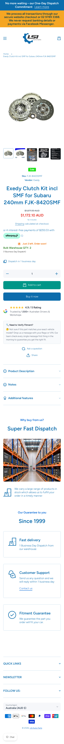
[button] (59, 38)
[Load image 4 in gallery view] (44, 153)
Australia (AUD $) (16, 708)
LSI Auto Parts (36, 728)
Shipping (19, 223)
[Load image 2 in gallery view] (20, 153)
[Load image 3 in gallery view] (32, 154)
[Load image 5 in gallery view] (56, 153)
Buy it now (32, 296)
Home (6, 54)
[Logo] (32, 38)
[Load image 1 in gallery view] (8, 153)
